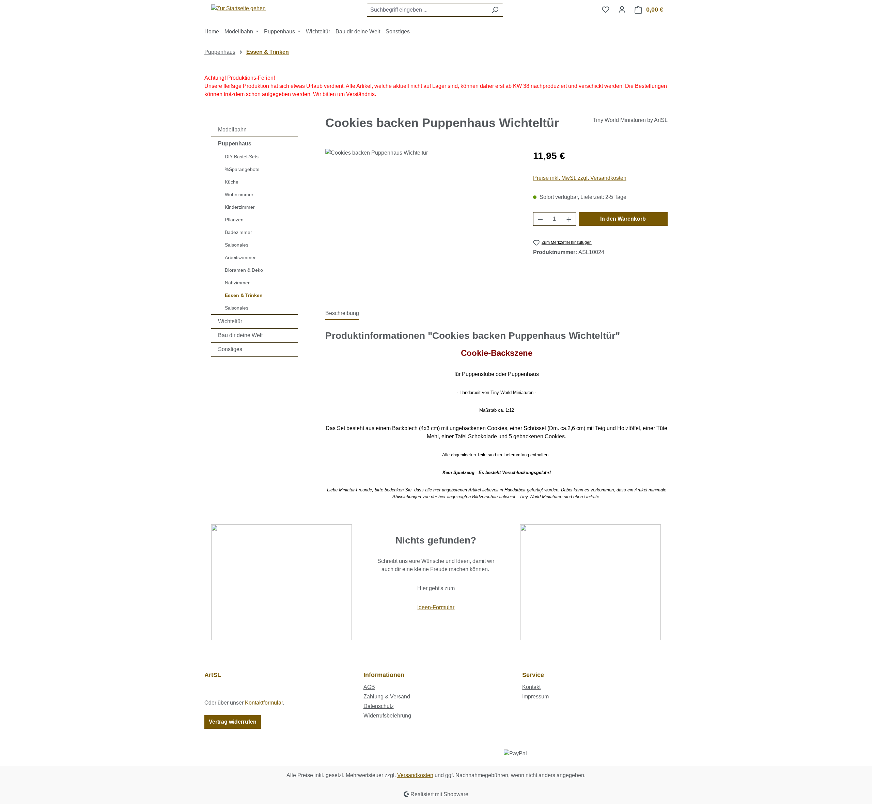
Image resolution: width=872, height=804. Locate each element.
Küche (231, 182)
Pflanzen (234, 219)
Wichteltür (230, 321)
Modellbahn (232, 129)
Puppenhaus (234, 143)
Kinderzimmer (240, 207)
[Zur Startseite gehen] (238, 8)
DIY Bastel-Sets (242, 156)
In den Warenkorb (623, 219)
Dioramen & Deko (244, 270)
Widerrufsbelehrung (387, 716)
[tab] (342, 314)
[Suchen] (495, 10)
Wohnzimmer (239, 194)
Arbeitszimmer (240, 257)
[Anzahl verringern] (540, 219)
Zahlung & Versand (386, 696)
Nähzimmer (237, 282)
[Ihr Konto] (622, 9)
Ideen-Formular (435, 607)
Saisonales (236, 245)
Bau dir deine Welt (240, 335)
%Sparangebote (242, 169)
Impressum (535, 696)
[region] (422, 222)
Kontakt (531, 687)
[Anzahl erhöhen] (569, 219)
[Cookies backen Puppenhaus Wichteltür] (422, 222)
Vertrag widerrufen (232, 722)
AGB (369, 687)
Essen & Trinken (244, 295)
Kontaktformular (264, 703)
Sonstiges (230, 349)
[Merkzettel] (605, 9)
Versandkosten (415, 775)
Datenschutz (378, 706)
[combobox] (427, 10)
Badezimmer (238, 232)
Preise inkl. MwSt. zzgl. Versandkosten (579, 178)
